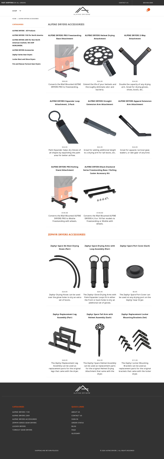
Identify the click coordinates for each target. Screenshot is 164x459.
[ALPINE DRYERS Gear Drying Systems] (82, 11)
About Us (76, 412)
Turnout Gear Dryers (22, 430)
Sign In (75, 419)
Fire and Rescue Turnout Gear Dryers (26, 64)
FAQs (74, 430)
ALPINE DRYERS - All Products (23, 31)
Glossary (76, 433)
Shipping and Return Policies (46, 451)
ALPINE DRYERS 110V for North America (27, 35)
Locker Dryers (19, 426)
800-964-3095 (148, 3)
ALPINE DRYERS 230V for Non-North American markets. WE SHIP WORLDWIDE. (26, 42)
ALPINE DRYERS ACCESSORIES (24, 419)
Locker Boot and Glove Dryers (23, 59)
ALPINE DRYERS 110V (21, 412)
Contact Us (123, 3)
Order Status (78, 423)
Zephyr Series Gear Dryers (22, 55)
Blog (74, 426)
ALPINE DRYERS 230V (21, 415)
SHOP (14, 11)
